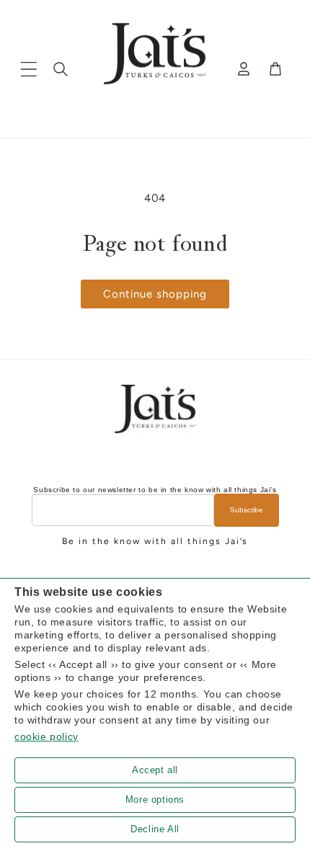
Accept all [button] (155, 770)
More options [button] (155, 799)
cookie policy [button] (46, 736)
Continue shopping (155, 294)
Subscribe (246, 510)
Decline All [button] (155, 829)
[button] (29, 69)
